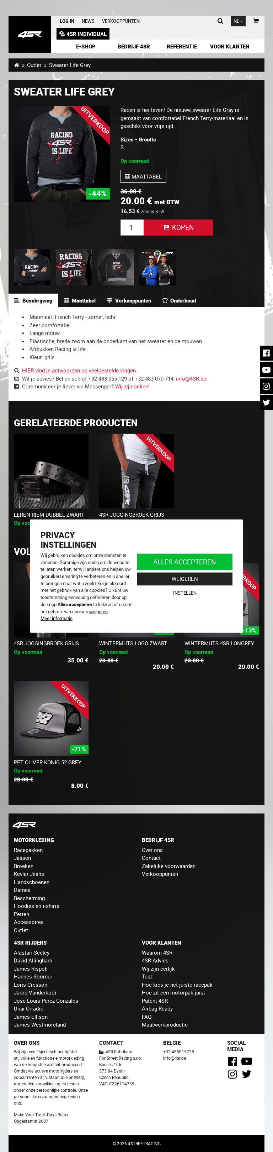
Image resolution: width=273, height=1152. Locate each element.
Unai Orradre (28, 1008)
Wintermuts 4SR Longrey (219, 643)
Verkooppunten (121, 21)
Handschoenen (31, 881)
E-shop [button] (86, 46)
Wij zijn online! (132, 386)
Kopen (183, 227)
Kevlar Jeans (29, 873)
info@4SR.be (191, 378)
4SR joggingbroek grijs (131, 514)
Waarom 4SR (157, 952)
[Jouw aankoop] (255, 21)
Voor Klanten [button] (230, 46)
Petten (21, 914)
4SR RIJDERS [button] (30, 942)
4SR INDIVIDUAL (86, 33)
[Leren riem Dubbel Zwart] (51, 471)
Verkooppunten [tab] (133, 300)
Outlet (34, 64)
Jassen (22, 857)
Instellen (185, 593)
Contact (151, 857)
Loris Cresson (30, 984)
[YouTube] (248, 1063)
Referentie (182, 46)
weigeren (98, 611)
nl (236, 21)
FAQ (146, 1016)
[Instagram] (233, 1076)
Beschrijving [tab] (37, 300)
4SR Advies (155, 960)
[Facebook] (233, 1063)
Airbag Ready (157, 1008)
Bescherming (29, 898)
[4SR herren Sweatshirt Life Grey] (62, 154)
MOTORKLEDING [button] (34, 840)
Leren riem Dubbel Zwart (49, 514)
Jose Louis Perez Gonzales (46, 1000)
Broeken (23, 865)
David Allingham (33, 960)
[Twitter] (248, 1076)
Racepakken (28, 849)
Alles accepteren (184, 561)
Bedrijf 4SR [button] (134, 46)
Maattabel (146, 176)
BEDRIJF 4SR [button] (158, 840)
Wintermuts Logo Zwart (133, 643)
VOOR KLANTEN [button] (161, 942)
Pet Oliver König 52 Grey (47, 762)
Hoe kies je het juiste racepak (177, 984)
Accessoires (29, 921)
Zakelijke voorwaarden (169, 865)
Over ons (152, 849)
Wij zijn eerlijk (158, 968)
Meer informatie (57, 618)
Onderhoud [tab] (183, 300)
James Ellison (31, 1016)
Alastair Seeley (31, 952)
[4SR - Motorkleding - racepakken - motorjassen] (16, 64)
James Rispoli (31, 968)
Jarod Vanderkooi (35, 992)
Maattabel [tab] (84, 300)
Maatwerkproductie (165, 1024)
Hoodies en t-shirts (36, 905)
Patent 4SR (155, 1000)
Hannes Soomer (33, 976)
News (88, 21)
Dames (22, 889)
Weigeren (185, 578)
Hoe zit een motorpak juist (173, 992)
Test (147, 976)
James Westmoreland (40, 1024)
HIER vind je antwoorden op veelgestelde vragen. (79, 370)
